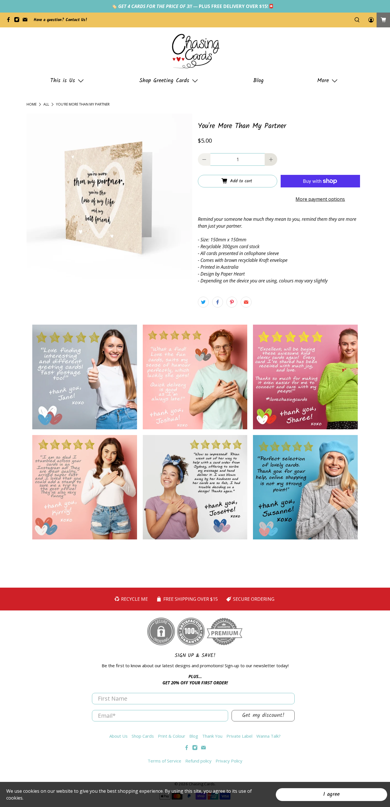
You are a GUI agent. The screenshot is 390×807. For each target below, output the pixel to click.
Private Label (239, 736)
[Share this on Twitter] (203, 302)
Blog (258, 80)
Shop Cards (143, 736)
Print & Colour (171, 736)
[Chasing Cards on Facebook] (10, 21)
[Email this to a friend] (246, 302)
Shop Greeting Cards (164, 80)
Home (32, 104)
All (46, 104)
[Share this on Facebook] (217, 302)
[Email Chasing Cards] (26, 21)
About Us (118, 736)
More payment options (320, 199)
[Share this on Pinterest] (231, 302)
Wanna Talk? (268, 736)
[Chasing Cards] (195, 51)
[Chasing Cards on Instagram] (18, 21)
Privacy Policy (229, 761)
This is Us (62, 80)
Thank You (212, 736)
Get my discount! (263, 715)
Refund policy (198, 761)
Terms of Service (164, 761)
